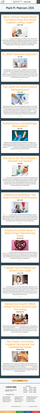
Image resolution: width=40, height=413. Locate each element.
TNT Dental (36, 406)
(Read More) (20, 47)
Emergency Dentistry (19, 396)
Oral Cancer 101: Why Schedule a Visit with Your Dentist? (20, 159)
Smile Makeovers (18, 398)
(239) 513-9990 (26, 2)
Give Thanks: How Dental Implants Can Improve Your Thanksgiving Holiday (20, 344)
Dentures (17, 327)
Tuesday (25, 389)
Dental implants (6, 38)
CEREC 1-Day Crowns (19, 399)
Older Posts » (20, 380)
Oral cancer (4, 177)
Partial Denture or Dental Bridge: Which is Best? (20, 124)
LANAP (8, 72)
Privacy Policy (27, 406)
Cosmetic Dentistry (7, 396)
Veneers (4, 286)
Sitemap (23, 406)
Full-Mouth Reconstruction (31, 396)
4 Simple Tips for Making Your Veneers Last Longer (20, 269)
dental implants (28, 366)
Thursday (25, 392)
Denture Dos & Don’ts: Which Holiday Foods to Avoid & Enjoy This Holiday (20, 307)
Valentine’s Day (6, 252)
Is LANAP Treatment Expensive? (20, 54)
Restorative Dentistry (7, 399)
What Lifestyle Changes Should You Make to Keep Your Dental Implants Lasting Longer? (20, 20)
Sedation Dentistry (6, 401)
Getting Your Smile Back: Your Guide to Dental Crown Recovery (20, 196)
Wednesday (25, 390)
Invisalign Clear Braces (31, 398)
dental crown (6, 214)
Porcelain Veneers (30, 399)
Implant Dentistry (18, 401)
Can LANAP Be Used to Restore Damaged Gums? (20, 88)
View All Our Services (30, 401)
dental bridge (10, 147)
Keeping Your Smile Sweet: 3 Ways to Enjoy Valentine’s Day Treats (20, 233)
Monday (24, 387)
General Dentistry (6, 398)
